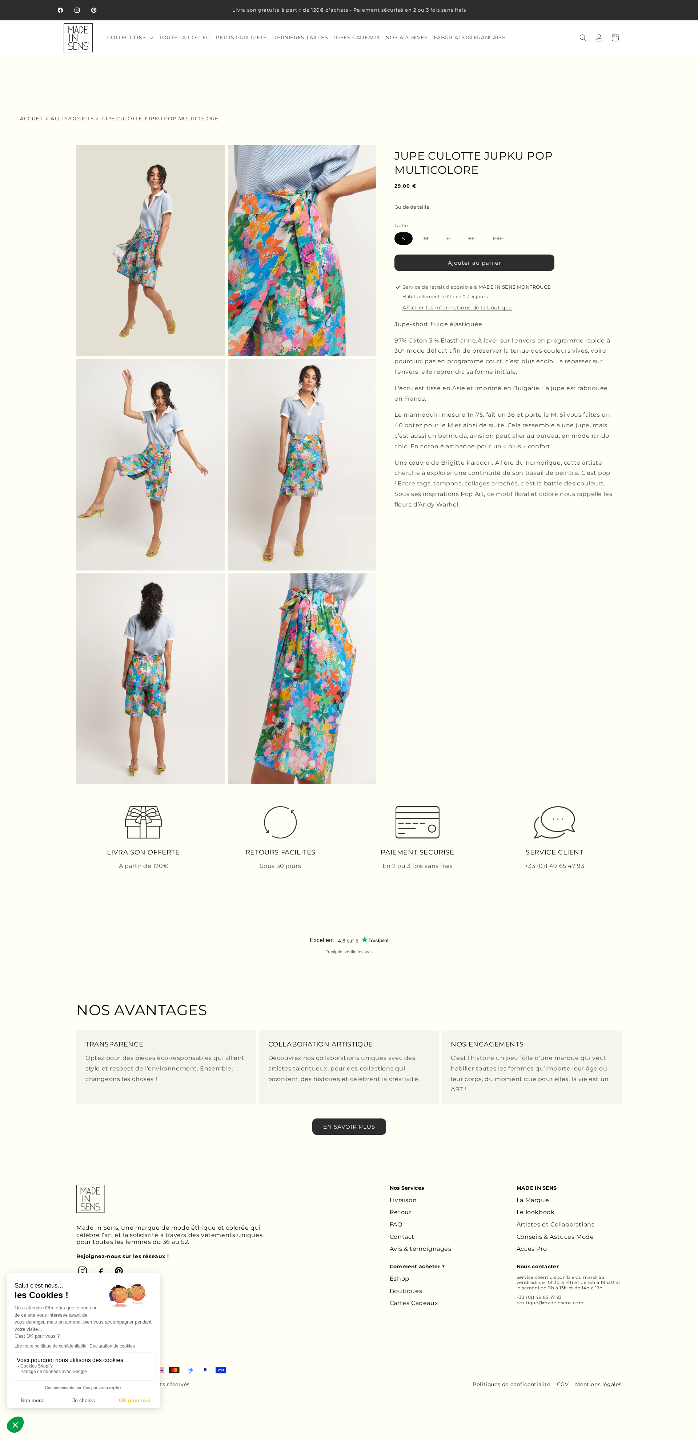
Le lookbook (536, 1212)
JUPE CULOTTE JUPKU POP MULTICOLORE (159, 118)
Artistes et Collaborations (556, 1224)
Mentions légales (598, 1384)
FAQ (396, 1224)
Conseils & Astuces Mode (555, 1236)
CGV (563, 1384)
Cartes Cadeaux (414, 1303)
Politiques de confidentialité (511, 1384)
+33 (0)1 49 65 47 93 (539, 1297)
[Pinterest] (119, 1271)
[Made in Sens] (90, 1199)
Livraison (403, 1200)
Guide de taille (411, 207)
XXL (501, 240)
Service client (532, 1277)
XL (475, 240)
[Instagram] (82, 1271)
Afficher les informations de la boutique (457, 307)
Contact (402, 1236)
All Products (72, 118)
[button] (129, 37)
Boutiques (406, 1291)
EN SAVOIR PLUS (349, 1126)
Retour (401, 1212)
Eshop (399, 1278)
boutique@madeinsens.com (550, 1302)
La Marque (533, 1200)
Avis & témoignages (421, 1248)
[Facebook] (101, 1271)
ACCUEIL (32, 118)
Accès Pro (532, 1248)
